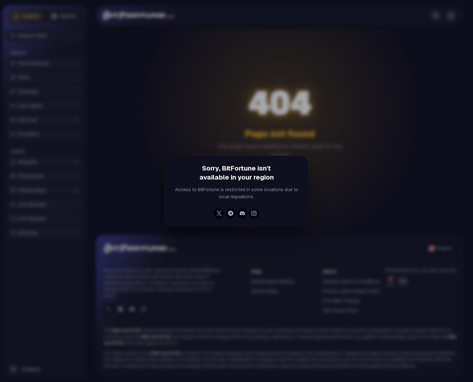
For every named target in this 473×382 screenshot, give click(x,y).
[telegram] (231, 213)
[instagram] (254, 213)
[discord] (242, 213)
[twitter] (219, 213)
